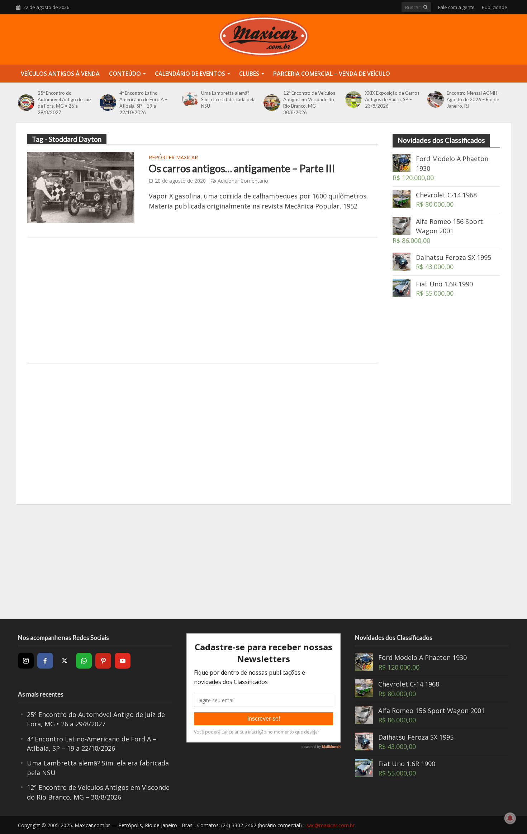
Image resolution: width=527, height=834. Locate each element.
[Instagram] (26, 661)
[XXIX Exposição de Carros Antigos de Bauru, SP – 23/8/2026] (353, 99)
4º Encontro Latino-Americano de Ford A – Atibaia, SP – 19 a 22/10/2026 (143, 102)
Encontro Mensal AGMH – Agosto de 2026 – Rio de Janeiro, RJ (474, 99)
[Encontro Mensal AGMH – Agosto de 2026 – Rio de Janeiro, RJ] (435, 99)
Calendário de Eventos (190, 74)
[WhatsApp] (84, 661)
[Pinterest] (103, 661)
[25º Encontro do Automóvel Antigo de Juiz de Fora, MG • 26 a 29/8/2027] (26, 102)
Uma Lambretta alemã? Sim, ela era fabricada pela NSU (228, 99)
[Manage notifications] (510, 818)
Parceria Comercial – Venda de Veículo (331, 74)
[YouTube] (122, 661)
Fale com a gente (456, 7)
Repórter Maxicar (173, 158)
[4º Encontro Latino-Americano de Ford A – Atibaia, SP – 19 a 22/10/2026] (108, 102)
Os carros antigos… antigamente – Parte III (242, 168)
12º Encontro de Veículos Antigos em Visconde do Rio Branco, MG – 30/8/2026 (309, 102)
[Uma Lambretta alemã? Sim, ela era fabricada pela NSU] (190, 99)
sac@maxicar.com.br (331, 825)
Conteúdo (125, 74)
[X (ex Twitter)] (64, 661)
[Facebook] (45, 661)
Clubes (249, 74)
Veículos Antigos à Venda (60, 74)
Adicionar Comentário (243, 180)
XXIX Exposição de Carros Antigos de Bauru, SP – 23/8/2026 (392, 99)
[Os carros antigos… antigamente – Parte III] (80, 186)
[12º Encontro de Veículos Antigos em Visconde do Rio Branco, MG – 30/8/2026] (272, 102)
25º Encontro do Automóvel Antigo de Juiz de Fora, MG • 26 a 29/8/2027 (64, 102)
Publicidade (494, 7)
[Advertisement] (202, 300)
